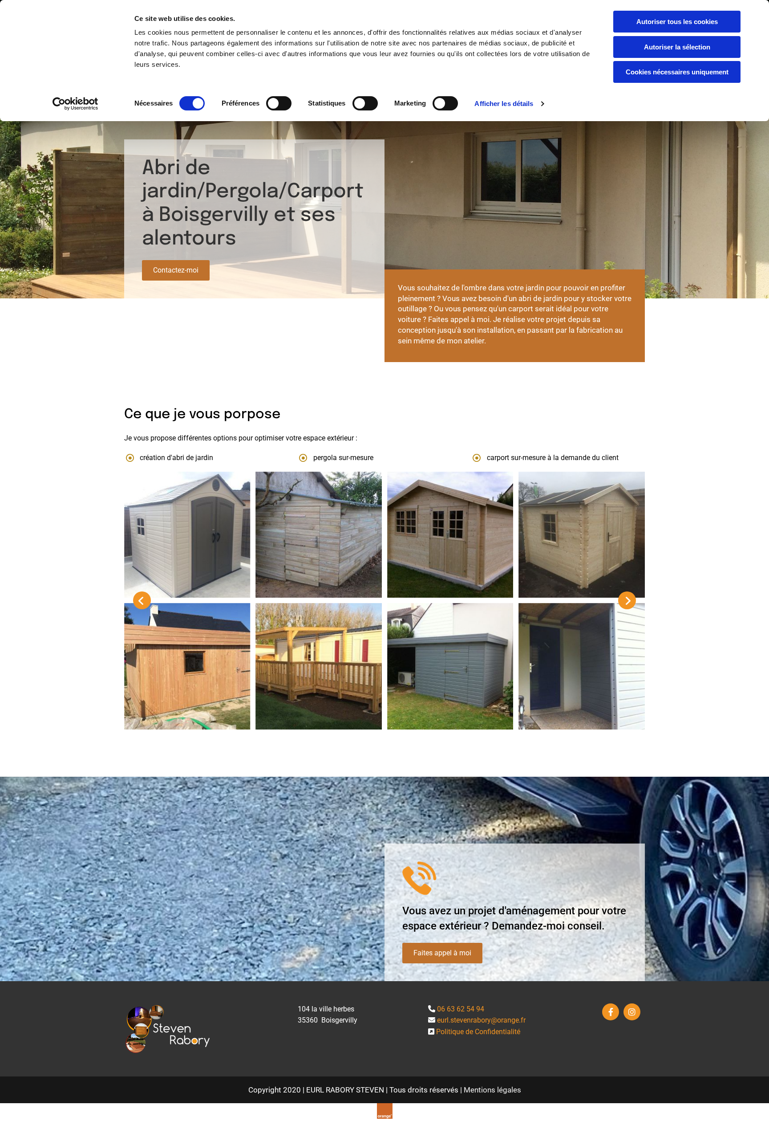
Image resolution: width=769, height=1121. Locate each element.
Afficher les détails (503, 103)
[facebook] (610, 1012)
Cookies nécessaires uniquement (677, 72)
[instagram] (632, 1012)
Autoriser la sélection (677, 47)
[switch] (278, 103)
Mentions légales (492, 1089)
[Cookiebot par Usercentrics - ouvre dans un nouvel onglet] (75, 103)
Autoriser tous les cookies (677, 21)
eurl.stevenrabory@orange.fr (481, 1020)
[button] (176, 270)
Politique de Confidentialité (478, 1031)
